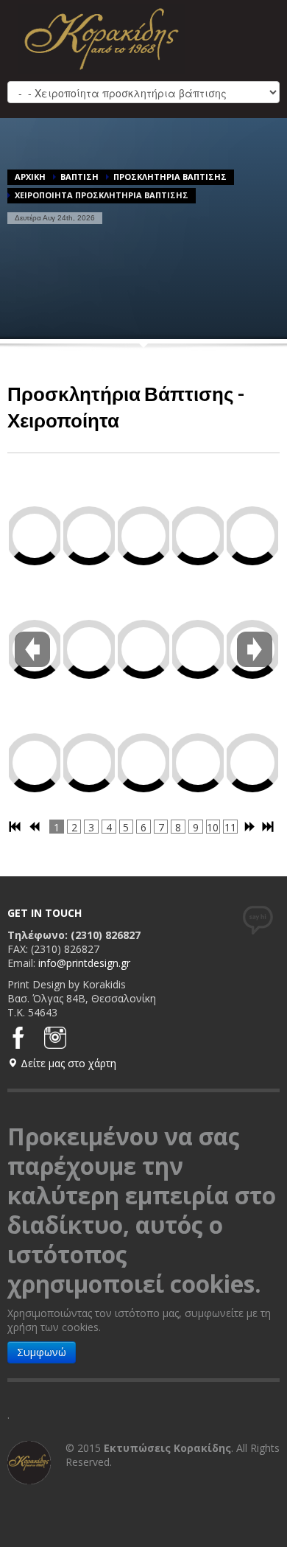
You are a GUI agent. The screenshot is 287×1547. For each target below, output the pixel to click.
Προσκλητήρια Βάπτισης (170, 176)
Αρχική (30, 176)
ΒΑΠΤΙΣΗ (79, 176)
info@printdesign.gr (84, 963)
